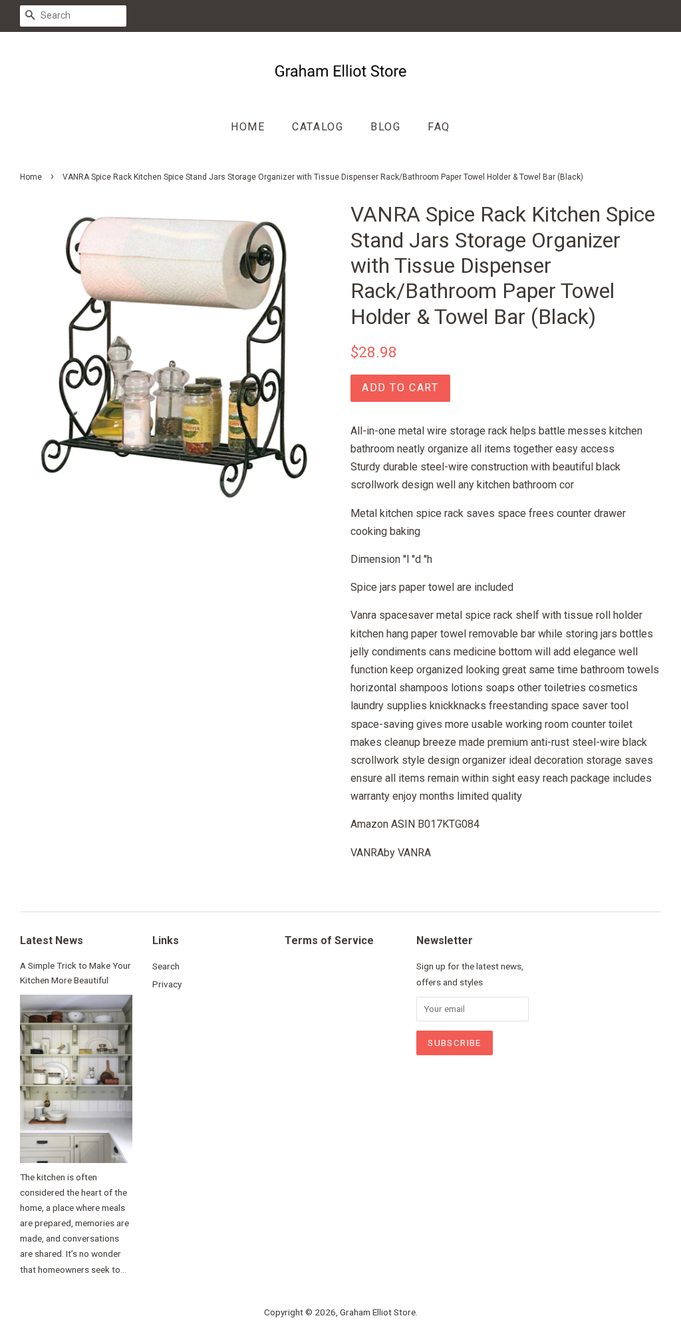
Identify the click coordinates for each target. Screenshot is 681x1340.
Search (166, 966)
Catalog (317, 126)
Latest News (51, 940)
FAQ (439, 126)
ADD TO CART (400, 387)
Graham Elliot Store (378, 1312)
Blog (385, 126)
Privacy (167, 984)
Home (248, 126)
